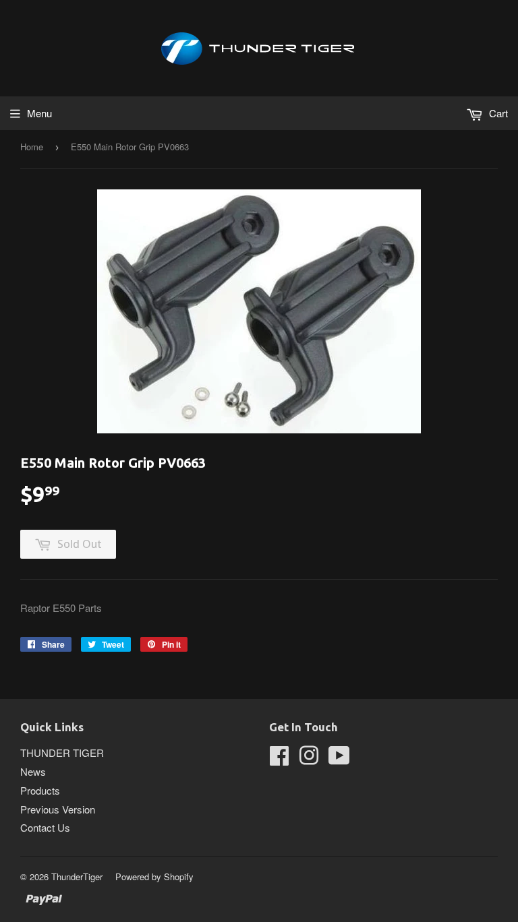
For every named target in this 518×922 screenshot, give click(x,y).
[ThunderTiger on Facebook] (279, 759)
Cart (497, 113)
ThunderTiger (77, 876)
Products (40, 790)
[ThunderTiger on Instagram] (309, 759)
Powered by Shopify (154, 876)
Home (31, 146)
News (33, 771)
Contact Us (45, 827)
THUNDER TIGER (62, 752)
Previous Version (57, 809)
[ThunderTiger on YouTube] (339, 759)
